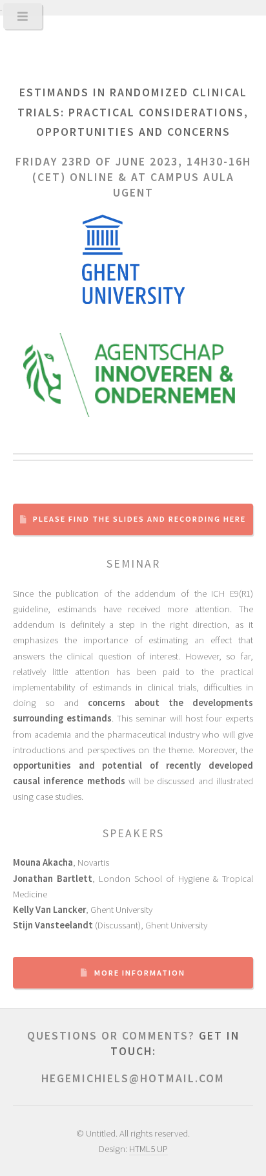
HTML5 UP (148, 1149)
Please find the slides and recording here (139, 519)
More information (139, 973)
